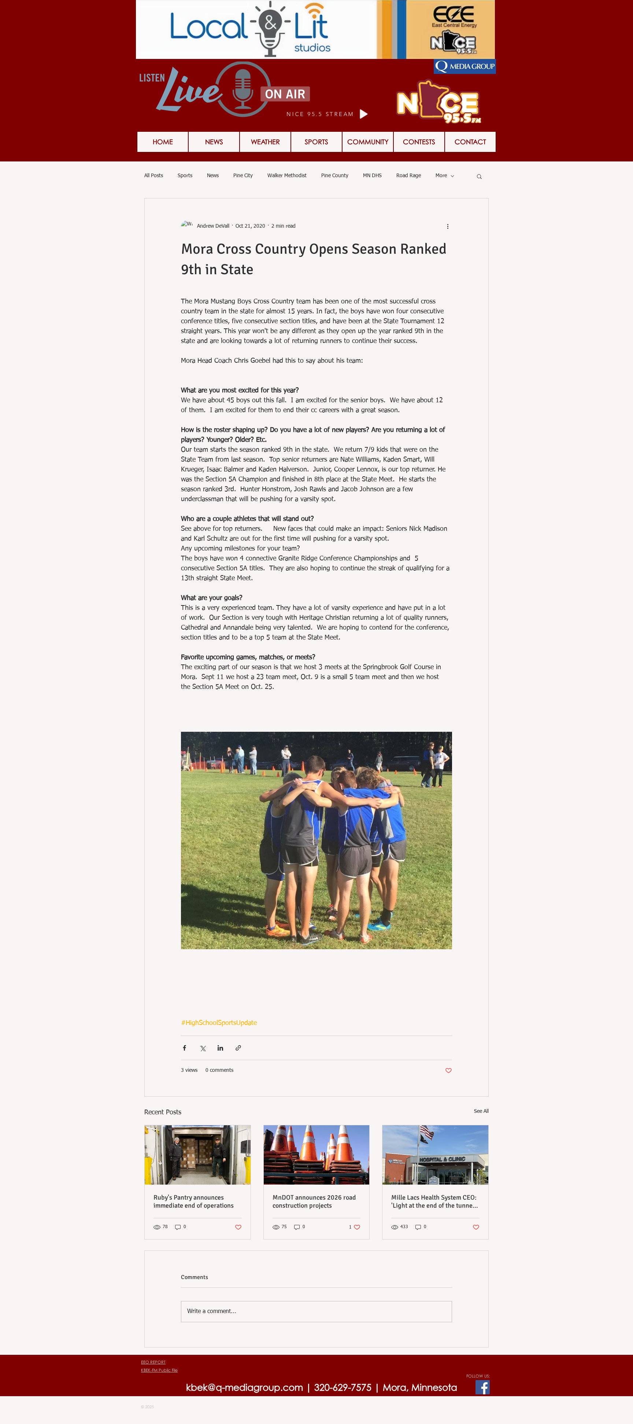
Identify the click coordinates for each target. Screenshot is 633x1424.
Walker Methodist (287, 175)
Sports (185, 175)
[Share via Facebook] (184, 1047)
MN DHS (372, 175)
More (441, 175)
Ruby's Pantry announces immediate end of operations (193, 1201)
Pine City (243, 175)
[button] (479, 176)
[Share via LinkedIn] (220, 1047)
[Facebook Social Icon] (482, 1387)
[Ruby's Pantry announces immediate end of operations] (198, 1155)
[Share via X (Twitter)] (202, 1047)
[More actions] (447, 226)
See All (481, 1111)
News (213, 175)
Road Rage (408, 175)
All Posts (153, 175)
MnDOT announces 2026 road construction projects (314, 1201)
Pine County (334, 175)
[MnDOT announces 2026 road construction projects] (317, 1155)
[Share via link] (238, 1047)
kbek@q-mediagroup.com (244, 1387)
